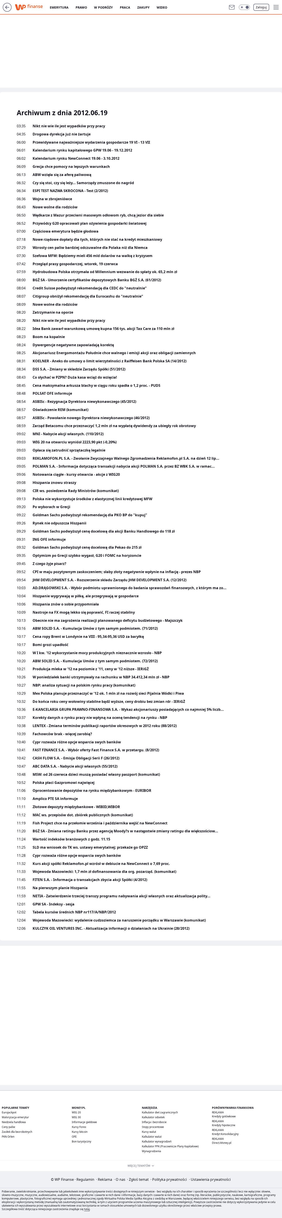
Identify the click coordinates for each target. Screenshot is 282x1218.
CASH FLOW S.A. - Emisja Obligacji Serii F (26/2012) (76, 758)
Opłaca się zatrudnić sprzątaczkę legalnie (69, 450)
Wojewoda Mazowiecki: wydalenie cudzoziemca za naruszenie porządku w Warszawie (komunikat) (119, 920)
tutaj (87, 1209)
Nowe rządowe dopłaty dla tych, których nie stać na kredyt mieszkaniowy (97, 239)
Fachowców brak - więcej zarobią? (62, 734)
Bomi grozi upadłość (50, 644)
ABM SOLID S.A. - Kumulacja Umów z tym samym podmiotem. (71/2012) (95, 628)
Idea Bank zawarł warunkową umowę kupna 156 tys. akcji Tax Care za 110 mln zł (103, 328)
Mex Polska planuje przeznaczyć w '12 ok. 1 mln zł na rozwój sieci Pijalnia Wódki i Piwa (108, 693)
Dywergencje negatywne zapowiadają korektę (73, 345)
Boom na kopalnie (49, 337)
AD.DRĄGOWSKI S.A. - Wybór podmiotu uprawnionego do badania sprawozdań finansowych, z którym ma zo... (129, 588)
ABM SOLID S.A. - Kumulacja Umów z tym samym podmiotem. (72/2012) (95, 661)
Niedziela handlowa (14, 1122)
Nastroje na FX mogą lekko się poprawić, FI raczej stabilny (84, 612)
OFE (74, 1136)
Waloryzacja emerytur (15, 1117)
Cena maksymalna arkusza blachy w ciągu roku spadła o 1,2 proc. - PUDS (96, 385)
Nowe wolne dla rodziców (55, 207)
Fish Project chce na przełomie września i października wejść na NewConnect (100, 823)
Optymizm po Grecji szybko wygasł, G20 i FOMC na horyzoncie (87, 555)
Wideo (162, 7)
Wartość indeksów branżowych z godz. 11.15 (71, 839)
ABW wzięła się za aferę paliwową (62, 174)
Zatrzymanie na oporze (53, 312)
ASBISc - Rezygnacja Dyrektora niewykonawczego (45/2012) (84, 401)
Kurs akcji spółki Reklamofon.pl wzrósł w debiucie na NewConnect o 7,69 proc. (101, 863)
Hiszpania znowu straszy (54, 482)
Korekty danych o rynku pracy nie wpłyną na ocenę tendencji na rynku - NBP (100, 717)
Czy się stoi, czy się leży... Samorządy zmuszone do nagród (83, 183)
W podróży (103, 7)
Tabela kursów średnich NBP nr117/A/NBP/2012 (74, 912)
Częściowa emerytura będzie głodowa (65, 231)
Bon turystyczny (81, 1141)
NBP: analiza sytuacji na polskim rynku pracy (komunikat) (84, 685)
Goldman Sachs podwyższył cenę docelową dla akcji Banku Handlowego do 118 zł (104, 531)
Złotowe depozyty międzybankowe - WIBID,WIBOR (76, 807)
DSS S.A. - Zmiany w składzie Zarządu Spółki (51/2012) (79, 369)
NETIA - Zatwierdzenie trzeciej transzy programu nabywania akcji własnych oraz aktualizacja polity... (121, 896)
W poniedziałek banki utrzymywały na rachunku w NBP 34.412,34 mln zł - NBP (101, 677)
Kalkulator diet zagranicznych (160, 1112)
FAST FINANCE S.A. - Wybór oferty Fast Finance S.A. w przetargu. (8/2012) (96, 750)
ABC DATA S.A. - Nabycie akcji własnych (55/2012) (75, 766)
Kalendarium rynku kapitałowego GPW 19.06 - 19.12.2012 (82, 150)
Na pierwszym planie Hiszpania (60, 888)
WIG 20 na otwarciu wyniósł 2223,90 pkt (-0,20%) (75, 442)
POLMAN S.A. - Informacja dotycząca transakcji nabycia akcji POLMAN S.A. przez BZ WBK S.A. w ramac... (124, 466)
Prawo (81, 7)
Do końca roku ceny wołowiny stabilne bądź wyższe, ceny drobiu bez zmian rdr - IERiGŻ (109, 701)
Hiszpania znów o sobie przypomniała (66, 604)
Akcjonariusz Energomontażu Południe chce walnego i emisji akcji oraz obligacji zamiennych (114, 353)
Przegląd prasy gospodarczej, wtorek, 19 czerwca (75, 264)
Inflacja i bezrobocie (154, 1122)
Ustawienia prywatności (210, 1179)
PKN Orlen (8, 1136)
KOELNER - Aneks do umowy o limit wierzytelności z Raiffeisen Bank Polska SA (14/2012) (109, 361)
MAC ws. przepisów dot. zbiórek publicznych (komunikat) (83, 815)
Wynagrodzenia (151, 1151)
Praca (125, 7)
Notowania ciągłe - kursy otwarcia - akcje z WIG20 (76, 474)
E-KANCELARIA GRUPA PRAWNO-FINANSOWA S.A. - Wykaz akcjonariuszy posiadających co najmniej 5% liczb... (128, 709)
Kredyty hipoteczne (223, 1125)
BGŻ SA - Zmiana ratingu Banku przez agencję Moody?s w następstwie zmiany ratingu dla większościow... (125, 831)
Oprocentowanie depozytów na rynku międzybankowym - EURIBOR (92, 790)
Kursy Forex (79, 1127)
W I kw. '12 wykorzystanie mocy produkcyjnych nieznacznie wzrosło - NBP (97, 653)
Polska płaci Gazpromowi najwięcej (64, 782)
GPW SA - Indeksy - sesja (53, 904)
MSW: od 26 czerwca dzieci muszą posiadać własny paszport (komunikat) (96, 774)
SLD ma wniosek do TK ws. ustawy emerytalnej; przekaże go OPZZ (90, 847)
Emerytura (59, 7)
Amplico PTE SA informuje (55, 798)
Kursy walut (149, 1132)
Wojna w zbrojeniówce (52, 199)
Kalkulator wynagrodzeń (156, 1141)
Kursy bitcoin (79, 1132)
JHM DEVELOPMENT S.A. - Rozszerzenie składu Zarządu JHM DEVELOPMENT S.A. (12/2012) (109, 580)
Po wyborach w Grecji (51, 507)
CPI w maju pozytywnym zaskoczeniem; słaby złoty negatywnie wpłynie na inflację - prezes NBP (117, 572)
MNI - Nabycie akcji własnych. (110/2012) (68, 434)
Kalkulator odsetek (153, 1117)
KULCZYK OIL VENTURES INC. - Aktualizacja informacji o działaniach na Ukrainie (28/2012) (111, 928)
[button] (244, 7)
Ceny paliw (8, 1127)
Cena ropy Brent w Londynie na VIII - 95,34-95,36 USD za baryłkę (88, 636)
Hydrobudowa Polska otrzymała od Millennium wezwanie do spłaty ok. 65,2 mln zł (105, 272)
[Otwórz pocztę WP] (231, 7)
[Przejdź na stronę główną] (7, 10)
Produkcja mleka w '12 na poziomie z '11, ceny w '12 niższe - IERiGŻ (91, 669)
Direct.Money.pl (221, 1143)
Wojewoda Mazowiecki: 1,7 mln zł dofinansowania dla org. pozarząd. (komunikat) (104, 871)
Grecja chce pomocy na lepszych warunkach (71, 166)
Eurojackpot (9, 1112)
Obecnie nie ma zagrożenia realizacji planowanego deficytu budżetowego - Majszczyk (108, 620)
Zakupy (143, 7)
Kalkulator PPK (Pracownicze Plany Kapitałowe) (170, 1146)
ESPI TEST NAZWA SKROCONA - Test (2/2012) (70, 191)
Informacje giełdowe (84, 1122)
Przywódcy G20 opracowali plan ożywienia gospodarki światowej (90, 223)
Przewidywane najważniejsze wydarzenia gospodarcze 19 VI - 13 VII (91, 142)
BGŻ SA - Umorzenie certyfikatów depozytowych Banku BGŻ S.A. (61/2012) (97, 280)
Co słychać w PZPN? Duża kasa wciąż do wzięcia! (75, 377)
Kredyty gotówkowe (224, 1116)
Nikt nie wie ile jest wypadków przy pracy (69, 126)
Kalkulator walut (151, 1136)
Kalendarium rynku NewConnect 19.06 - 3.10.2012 (76, 158)
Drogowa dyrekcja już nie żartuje (62, 134)
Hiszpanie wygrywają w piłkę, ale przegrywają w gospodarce (86, 596)
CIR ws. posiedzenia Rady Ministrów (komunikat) (76, 491)
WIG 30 (76, 1117)
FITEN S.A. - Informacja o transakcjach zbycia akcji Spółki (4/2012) (90, 879)
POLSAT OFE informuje (52, 393)
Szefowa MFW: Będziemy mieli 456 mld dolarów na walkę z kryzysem (92, 256)
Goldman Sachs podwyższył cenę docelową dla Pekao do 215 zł (87, 547)
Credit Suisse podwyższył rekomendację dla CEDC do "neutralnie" (90, 288)
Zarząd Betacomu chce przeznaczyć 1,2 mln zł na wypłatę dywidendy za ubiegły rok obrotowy (114, 426)
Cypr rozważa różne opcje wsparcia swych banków (77, 742)
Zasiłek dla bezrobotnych (17, 1132)
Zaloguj (261, 7)
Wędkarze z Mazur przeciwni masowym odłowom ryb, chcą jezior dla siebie (98, 215)
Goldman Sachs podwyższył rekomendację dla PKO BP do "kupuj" (90, 515)
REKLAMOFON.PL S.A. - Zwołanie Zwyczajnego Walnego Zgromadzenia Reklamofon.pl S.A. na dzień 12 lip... (126, 458)
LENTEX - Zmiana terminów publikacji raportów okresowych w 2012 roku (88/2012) (105, 726)
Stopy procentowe (153, 1127)
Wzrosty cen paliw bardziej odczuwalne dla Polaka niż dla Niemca (90, 247)
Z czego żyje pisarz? (49, 563)
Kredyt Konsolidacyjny (225, 1134)
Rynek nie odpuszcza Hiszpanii (59, 523)
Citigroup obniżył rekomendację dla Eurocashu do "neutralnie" (88, 296)
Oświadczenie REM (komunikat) (60, 409)
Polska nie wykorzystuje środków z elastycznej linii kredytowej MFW (92, 499)
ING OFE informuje (49, 539)
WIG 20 (76, 1112)
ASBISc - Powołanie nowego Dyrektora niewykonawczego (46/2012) (91, 418)
